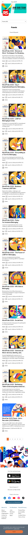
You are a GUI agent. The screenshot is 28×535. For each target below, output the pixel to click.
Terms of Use (21, 517)
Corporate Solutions (4, 517)
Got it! (14, 531)
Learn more (16, 528)
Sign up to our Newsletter (14, 502)
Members (12, 512)
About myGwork (3, 510)
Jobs (11, 510)
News (11, 515)
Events (11, 513)
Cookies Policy (21, 515)
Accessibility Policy (21, 512)
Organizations (5, 513)
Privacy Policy (21, 510)
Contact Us (4, 515)
